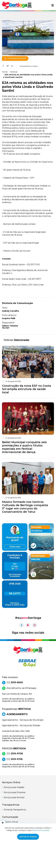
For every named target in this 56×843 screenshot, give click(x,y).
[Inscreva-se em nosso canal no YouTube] (28, 625)
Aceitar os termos (28, 837)
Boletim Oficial (11, 822)
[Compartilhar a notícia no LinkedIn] (12, 65)
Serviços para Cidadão (14, 787)
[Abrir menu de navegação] (52, 5)
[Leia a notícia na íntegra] (28, 370)
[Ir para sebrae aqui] (28, 663)
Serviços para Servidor (14, 797)
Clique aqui (14, 547)
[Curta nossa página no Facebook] (21, 625)
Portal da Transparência (15, 809)
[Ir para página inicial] (17, 5)
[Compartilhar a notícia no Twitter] (7, 65)
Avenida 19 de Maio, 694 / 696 (18, 736)
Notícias (13, 72)
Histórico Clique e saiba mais (14, 604)
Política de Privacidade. (41, 830)
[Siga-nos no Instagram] (34, 625)
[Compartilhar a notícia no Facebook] (3, 65)
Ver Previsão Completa (15, 575)
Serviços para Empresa (14, 792)
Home (5, 72)
